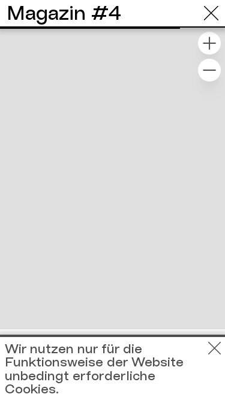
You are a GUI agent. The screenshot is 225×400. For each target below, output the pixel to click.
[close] (211, 13)
